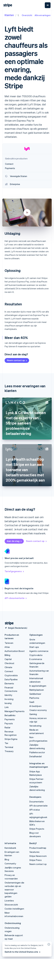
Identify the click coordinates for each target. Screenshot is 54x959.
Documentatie (36, 801)
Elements (9, 683)
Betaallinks (10, 715)
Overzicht (27, 15)
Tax (6, 743)
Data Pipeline (11, 679)
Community (10, 863)
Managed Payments (14, 711)
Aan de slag (13, 541)
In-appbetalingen (37, 685)
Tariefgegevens (13, 571)
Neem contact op (16, 360)
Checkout (9, 663)
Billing (7, 655)
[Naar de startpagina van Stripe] (8, 623)
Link (7, 707)
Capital (8, 659)
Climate (8, 667)
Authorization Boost (15, 651)
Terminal (9, 747)
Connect (9, 671)
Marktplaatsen (36, 689)
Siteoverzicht (11, 904)
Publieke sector (37, 752)
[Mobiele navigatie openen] (48, 5)
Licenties (9, 900)
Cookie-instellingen (14, 908)
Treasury (9, 751)
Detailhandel (35, 756)
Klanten (9, 15)
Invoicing (9, 699)
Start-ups (34, 647)
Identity (8, 695)
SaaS (31, 702)
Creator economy (38, 710)
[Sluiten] (48, 945)
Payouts (9, 723)
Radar (7, 727)
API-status (34, 809)
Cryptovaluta (11, 675)
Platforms (34, 697)
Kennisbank (10, 847)
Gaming (33, 714)
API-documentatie (14, 598)
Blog (7, 859)
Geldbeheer (35, 693)
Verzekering (35, 725)
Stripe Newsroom (38, 856)
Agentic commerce (39, 651)
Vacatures (34, 851)
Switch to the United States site (21, 951)
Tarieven (9, 642)
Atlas (7, 647)
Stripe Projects (36, 828)
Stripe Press (35, 860)
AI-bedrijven (35, 706)
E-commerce (35, 659)
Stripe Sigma (11, 739)
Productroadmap (37, 847)
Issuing (8, 703)
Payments (10, 719)
